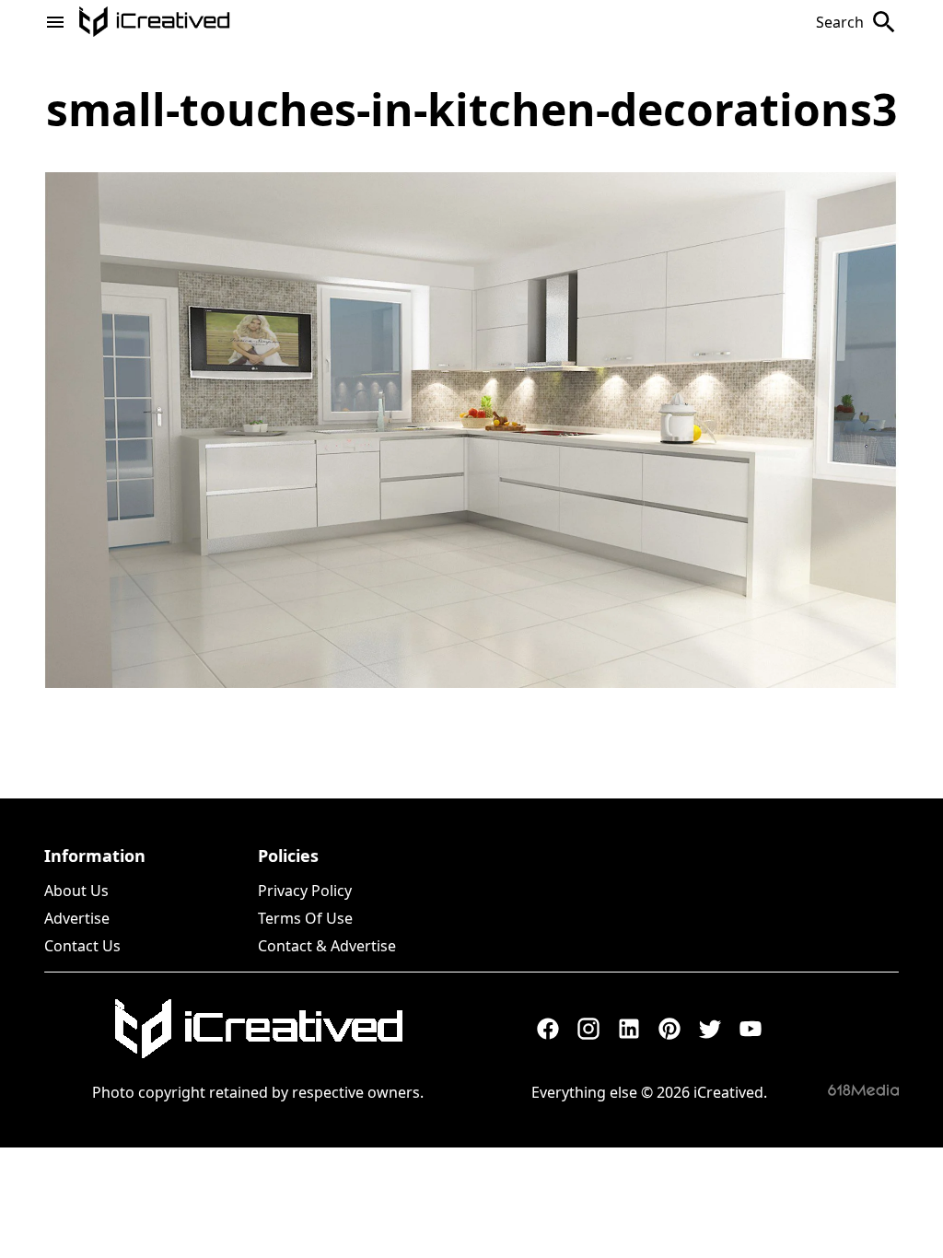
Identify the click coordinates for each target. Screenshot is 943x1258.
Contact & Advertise (327, 946)
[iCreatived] (258, 1028)
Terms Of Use (305, 918)
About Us (76, 890)
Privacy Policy (305, 890)
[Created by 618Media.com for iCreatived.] (863, 1090)
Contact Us (82, 946)
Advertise (77, 918)
